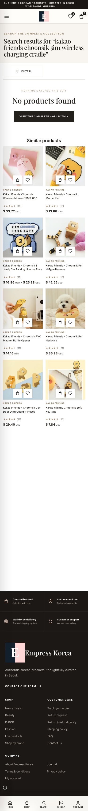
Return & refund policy (62, 722)
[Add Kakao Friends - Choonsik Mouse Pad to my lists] (70, 179)
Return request (57, 715)
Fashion (10, 729)
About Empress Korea (19, 764)
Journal (52, 764)
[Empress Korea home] (44, 16)
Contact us (54, 743)
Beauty (10, 715)
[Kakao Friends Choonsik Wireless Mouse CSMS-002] (23, 166)
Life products (13, 736)
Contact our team (20, 686)
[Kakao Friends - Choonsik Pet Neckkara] (65, 308)
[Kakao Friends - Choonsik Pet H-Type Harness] (65, 238)
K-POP (9, 722)
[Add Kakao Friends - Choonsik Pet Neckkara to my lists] (70, 322)
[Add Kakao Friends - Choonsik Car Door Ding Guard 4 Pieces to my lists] (27, 393)
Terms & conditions (17, 771)
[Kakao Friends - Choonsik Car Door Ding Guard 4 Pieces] (23, 380)
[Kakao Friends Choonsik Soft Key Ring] (65, 380)
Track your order (58, 708)
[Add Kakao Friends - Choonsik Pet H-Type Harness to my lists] (70, 251)
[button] (17, 179)
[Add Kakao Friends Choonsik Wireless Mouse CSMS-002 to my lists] (27, 179)
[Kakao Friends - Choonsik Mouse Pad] (65, 166)
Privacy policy (56, 771)
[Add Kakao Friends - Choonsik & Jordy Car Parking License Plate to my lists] (27, 251)
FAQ (50, 736)
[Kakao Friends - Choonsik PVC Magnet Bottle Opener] (23, 308)
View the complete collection (44, 116)
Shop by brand (14, 743)
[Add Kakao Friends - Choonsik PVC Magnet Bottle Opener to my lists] (27, 322)
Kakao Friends (12, 190)
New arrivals (13, 708)
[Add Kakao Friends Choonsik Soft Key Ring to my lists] (70, 393)
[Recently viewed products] (5, 787)
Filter (26, 71)
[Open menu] (6, 16)
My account (13, 778)
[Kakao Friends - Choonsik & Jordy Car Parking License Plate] (23, 238)
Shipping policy (57, 729)
